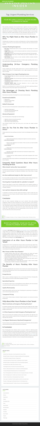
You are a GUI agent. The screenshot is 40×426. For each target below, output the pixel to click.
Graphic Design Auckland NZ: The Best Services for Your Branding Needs (16, 383)
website (35, 208)
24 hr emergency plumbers (9, 217)
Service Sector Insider (7, 1)
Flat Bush (5, 411)
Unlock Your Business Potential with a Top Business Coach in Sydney (15, 360)
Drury (4, 216)
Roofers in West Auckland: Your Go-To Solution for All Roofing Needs (15, 368)
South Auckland (6, 392)
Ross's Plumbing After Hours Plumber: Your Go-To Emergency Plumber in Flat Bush (18, 372)
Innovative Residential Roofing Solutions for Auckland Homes (14, 370)
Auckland (10, 343)
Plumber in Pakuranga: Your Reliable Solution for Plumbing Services (15, 381)
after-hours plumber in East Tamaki (25, 230)
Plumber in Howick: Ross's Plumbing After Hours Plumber (13, 376)
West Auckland (6, 407)
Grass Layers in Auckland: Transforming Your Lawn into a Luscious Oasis (15, 379)
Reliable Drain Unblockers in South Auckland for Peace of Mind (14, 354)
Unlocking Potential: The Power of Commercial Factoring (13, 366)
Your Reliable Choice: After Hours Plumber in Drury (20, 20)
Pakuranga (5, 417)
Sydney (4, 399)
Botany (4, 395)
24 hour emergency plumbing (19, 217)
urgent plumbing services (31, 217)
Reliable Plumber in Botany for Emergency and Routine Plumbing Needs (16, 356)
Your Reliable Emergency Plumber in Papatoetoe (12, 358)
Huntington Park (6, 401)
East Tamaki (33, 334)
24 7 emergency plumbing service (10, 344)
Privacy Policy (25, 423)
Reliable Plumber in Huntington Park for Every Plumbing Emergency (15, 362)
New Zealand (5, 405)
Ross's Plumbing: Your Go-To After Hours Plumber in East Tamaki (20, 224)
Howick (4, 415)
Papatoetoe (5, 397)
